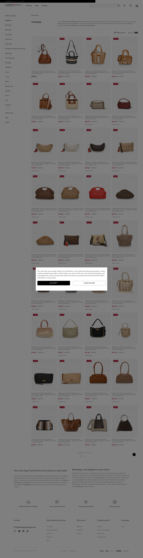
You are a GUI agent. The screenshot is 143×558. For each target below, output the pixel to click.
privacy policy (52, 278)
